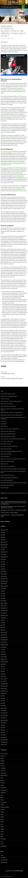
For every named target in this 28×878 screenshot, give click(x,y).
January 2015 (3, 737)
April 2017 (3, 673)
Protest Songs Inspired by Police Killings (10, 477)
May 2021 (3, 566)
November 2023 (4, 544)
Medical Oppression (5, 456)
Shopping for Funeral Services (7, 461)
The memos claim (5, 167)
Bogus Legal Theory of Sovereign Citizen (10, 428)
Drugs (2, 777)
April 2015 (3, 732)
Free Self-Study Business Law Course (9, 396)
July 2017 (3, 666)
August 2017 (3, 664)
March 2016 (3, 705)
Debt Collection (4, 775)
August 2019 (3, 617)
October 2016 (4, 688)
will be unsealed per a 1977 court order (17, 190)
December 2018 (4, 637)
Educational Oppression (6, 453)
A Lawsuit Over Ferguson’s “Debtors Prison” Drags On (12, 377)
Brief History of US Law (6, 443)
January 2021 (3, 576)
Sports (2, 834)
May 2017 (3, 671)
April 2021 (3, 569)
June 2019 (3, 622)
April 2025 (3, 532)
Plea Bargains (4, 423)
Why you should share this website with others (11, 451)
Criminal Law (3, 773)
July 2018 (3, 649)
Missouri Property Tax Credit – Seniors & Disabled (11, 412)
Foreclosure (3, 792)
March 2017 (3, 676)
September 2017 (4, 661)
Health (2, 797)
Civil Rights (3, 26)
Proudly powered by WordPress (6, 876)
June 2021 (3, 564)
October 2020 (4, 583)
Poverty (2, 819)
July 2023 (3, 549)
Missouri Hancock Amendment (7, 485)
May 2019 (3, 625)
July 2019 (3, 620)
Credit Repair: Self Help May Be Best (8, 406)
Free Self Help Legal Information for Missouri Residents (11, 7)
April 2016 (3, 703)
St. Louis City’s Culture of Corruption (9, 446)
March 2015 (3, 734)
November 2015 (4, 715)
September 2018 (4, 644)
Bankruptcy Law (4, 463)
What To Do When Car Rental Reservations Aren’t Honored (14, 482)
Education (3, 782)
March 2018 (3, 654)
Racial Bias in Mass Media (6, 448)
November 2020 (4, 581)
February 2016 (4, 708)
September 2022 (4, 551)
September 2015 (4, 720)
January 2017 (3, 681)
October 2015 (4, 717)
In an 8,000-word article (6, 151)
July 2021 (3, 561)
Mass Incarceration (5, 807)
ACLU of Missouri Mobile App (7, 480)
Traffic (2, 843)
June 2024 (3, 534)
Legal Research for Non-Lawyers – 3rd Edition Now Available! (14, 510)
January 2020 (3, 605)
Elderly (2, 785)
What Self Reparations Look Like (7, 372)
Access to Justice (4, 753)
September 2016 (4, 691)
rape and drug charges (21, 299)
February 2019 (4, 632)
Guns (2, 795)
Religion (2, 829)
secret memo (10, 135)
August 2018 (3, 647)
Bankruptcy (3, 756)
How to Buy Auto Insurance (7, 403)
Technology (3, 838)
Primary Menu (26, 7)
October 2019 (4, 612)
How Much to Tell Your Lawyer (7, 466)
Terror (2, 841)
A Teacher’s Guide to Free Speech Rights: (9, 512)
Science (2, 831)
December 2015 (4, 712)
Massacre (3, 809)
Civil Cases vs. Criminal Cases (7, 441)
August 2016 (3, 693)
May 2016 (3, 700)
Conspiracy (3, 770)
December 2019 (4, 608)
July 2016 (3, 695)
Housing (2, 804)
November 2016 (4, 686)
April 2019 (3, 627)
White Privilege (4, 426)
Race (11, 26)
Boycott (2, 758)
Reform (2, 826)
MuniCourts (11, 38)
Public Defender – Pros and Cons (8, 431)
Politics (2, 816)
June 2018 (3, 651)
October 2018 (4, 642)
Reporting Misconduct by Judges (8, 433)
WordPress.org (4, 862)
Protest (2, 821)
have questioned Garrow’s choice (16, 197)
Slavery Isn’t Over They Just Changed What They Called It (13, 458)
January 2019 (3, 634)
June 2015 (3, 727)
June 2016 (3, 698)
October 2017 (4, 659)
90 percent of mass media (19, 236)
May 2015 (3, 730)
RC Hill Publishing (19, 870)
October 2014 (4, 744)
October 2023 (4, 547)
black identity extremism (7, 140)
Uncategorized (4, 846)
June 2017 (3, 669)
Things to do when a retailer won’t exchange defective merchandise (13, 418)
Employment (3, 787)
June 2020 (3, 593)
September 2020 (4, 586)
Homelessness (4, 802)
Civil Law (3, 765)
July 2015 (3, 725)
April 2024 (3, 539)
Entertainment (4, 790)
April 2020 (3, 598)
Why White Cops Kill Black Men (7, 475)
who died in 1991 (20, 177)
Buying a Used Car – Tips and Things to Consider (11, 401)
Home (2, 391)
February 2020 (4, 603)
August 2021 (3, 559)
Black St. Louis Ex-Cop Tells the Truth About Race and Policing (12, 409)
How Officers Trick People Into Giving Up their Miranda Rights (13, 472)
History (8, 26)
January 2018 (3, 656)
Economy (3, 780)
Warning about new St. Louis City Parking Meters (11, 415)
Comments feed (4, 860)
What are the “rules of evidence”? (8, 436)
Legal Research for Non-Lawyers (8, 393)
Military (2, 812)
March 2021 (3, 571)
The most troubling (14, 172)
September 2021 (4, 556)
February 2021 (4, 573)
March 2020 (3, 600)
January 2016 (3, 710)
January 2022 (3, 554)
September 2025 (4, 530)
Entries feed (3, 857)
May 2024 (3, 537)
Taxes (2, 836)
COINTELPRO (15, 98)
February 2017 (4, 678)
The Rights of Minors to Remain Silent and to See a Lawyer (13, 468)
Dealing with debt (5, 487)
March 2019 (3, 630)
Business (2, 763)
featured (4, 366)
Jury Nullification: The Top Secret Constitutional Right (13, 438)
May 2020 (3, 595)
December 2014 (4, 739)
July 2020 (3, 590)
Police (2, 814)
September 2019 (4, 615)
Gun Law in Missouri (5, 398)
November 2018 (4, 639)
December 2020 (4, 578)
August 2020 (3, 588)
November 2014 (4, 742)
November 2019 (4, 610)
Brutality (2, 760)
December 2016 (4, 683)
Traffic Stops (4, 421)
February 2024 (4, 542)
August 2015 (3, 722)
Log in (2, 855)
